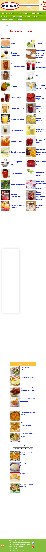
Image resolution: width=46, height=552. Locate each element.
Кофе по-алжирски (18, 130)
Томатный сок (16, 174)
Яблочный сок (16, 76)
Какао (13, 43)
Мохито (39, 76)
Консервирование (16, 16)
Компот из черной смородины (41, 108)
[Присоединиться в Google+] (33, 546)
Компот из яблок (17, 108)
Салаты (12, 13)
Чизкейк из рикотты (27, 377)
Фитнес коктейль (17, 119)
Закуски (36, 16)
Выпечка (4, 16)
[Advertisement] (23, 230)
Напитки (4, 20)
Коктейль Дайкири (18, 152)
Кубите (22, 473)
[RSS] (2, 545)
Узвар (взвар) (16, 97)
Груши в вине (16, 87)
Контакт (22, 550)
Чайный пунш (16, 141)
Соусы (27, 16)
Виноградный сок (18, 185)
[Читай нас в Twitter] (33, 543)
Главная (4, 13)
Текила (39, 43)
